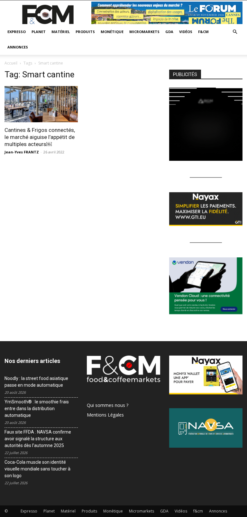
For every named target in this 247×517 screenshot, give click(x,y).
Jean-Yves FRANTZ (22, 152)
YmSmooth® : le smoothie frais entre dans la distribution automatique (37, 408)
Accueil (11, 63)
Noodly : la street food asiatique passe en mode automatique (36, 382)
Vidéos (185, 31)
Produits (85, 31)
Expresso (16, 31)
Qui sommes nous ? (107, 405)
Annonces (17, 47)
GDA (169, 31)
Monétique (112, 31)
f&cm (203, 31)
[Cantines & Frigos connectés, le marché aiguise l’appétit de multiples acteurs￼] (41, 104)
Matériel (60, 31)
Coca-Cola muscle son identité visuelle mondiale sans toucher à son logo (37, 469)
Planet (39, 31)
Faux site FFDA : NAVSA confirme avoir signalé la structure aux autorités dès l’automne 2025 (38, 438)
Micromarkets (144, 31)
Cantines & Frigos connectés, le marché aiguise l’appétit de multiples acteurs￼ (40, 137)
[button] (234, 32)
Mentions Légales (105, 415)
